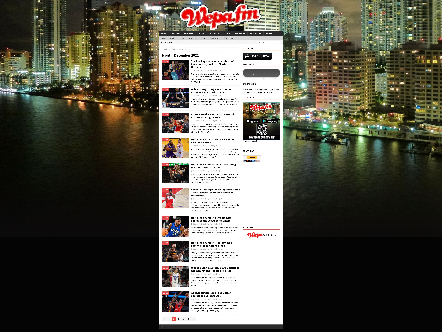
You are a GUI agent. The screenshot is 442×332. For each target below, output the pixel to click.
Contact (182, 38)
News (201, 33)
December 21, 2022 (199, 274)
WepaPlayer (239, 33)
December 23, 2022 (199, 95)
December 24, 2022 (199, 70)
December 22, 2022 (199, 199)
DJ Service (214, 33)
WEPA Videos (228, 38)
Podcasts (188, 33)
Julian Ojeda (213, 70)
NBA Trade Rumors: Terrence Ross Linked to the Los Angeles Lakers (211, 219)
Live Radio (175, 33)
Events (227, 33)
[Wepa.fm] (220, 30)
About (163, 38)
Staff (172, 38)
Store (203, 38)
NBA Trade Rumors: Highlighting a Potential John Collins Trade (211, 244)
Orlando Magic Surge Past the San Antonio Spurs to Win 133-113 (211, 91)
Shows (269, 33)
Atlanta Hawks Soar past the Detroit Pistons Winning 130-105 (213, 116)
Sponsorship (255, 33)
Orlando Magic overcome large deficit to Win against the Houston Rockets (215, 269)
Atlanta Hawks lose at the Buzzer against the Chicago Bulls (211, 294)
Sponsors (192, 38)
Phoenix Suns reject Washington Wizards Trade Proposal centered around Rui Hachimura (215, 192)
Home (163, 33)
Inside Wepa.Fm (215, 38)
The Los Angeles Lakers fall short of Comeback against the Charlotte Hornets (212, 64)
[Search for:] (268, 42)
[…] (198, 82)
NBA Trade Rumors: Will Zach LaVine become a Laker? (212, 141)
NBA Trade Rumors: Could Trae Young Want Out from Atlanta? (213, 166)
